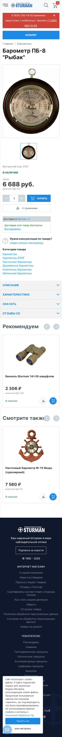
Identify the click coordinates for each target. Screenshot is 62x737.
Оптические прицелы (31, 656)
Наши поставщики (31, 577)
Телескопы (31, 675)
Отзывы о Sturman (31, 587)
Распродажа (31, 642)
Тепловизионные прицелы (31, 651)
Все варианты (12, 228)
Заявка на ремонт (31, 626)
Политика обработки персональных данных (31, 614)
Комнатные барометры (17, 269)
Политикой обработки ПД (19, 715)
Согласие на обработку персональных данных (31, 620)
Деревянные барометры (18, 265)
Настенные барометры (17, 261)
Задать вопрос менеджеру (26, 242)
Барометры (10, 254)
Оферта (31, 604)
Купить (42, 198)
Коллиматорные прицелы (31, 661)
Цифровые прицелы (31, 666)
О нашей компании (31, 572)
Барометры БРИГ (14, 258)
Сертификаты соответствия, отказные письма (31, 593)
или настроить (23, 728)
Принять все (23, 721)
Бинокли (31, 671)
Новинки (31, 647)
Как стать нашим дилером (31, 599)
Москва (22, 218)
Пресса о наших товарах (31, 582)
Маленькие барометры (17, 273)
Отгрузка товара (31, 609)
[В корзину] (53, 400)
